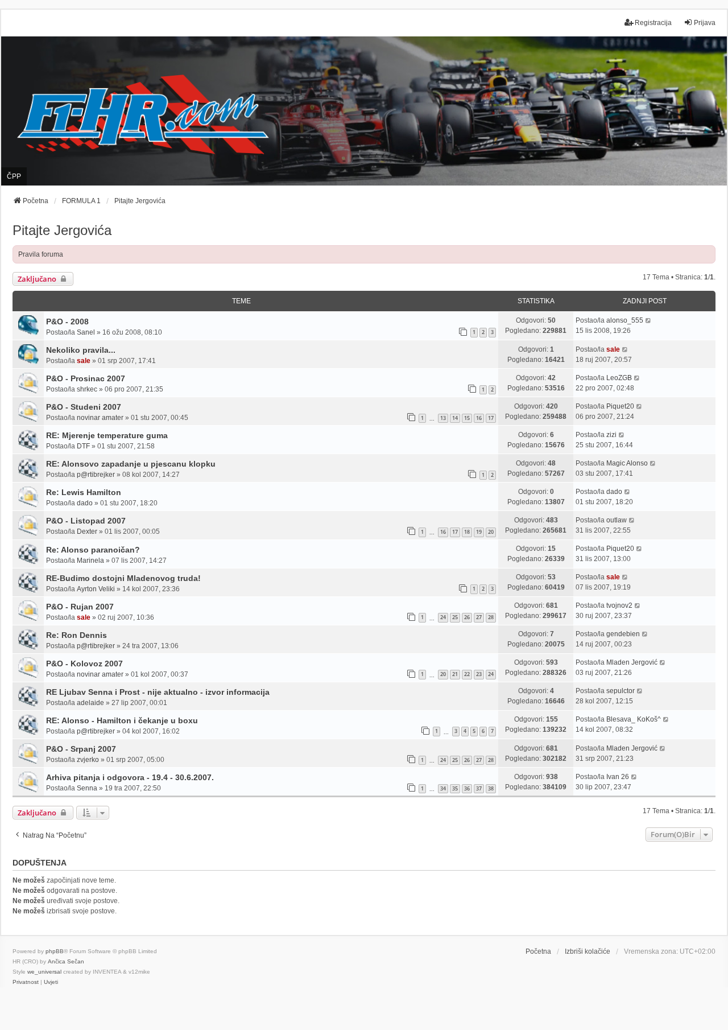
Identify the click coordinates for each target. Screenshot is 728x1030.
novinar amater (100, 418)
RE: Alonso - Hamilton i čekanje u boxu (122, 720)
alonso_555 (624, 320)
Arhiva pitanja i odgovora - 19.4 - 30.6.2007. (130, 777)
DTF (83, 446)
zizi (611, 435)
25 (455, 617)
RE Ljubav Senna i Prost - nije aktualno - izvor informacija (158, 692)
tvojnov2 (619, 605)
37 (479, 788)
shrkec (87, 389)
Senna (87, 788)
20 (491, 531)
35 (455, 788)
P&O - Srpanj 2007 (81, 748)
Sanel (86, 332)
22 (467, 674)
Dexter (87, 531)
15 (467, 418)
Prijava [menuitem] (704, 23)
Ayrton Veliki (96, 589)
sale (83, 361)
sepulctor (620, 691)
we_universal (44, 972)
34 (443, 788)
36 (467, 788)
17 (491, 418)
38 (491, 788)
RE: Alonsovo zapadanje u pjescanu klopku (131, 463)
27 (479, 617)
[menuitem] (26, 982)
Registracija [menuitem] (653, 23)
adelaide (90, 703)
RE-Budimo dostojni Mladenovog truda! (123, 578)
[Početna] (364, 110)
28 (491, 617)
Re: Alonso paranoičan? (93, 549)
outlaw (616, 520)
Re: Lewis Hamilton (83, 492)
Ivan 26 (617, 777)
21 (455, 674)
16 (479, 418)
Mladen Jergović (631, 662)
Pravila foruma (40, 254)
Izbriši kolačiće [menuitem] (587, 951)
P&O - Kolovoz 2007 (84, 663)
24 (443, 617)
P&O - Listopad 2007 (86, 520)
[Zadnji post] (648, 320)
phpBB (55, 951)
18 (467, 531)
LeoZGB (619, 378)
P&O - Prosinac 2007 (85, 378)
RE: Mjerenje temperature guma (107, 435)
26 (467, 617)
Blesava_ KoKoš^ (633, 719)
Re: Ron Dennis (76, 635)
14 (455, 418)
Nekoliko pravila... (80, 350)
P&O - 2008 (67, 321)
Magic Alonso (627, 463)
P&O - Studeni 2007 (83, 406)
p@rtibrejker (96, 475)
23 (479, 674)
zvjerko (88, 760)
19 (479, 531)
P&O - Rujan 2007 (80, 606)
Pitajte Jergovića (62, 230)
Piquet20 (620, 406)
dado (85, 503)
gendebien (623, 634)
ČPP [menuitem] (14, 176)
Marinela (90, 561)
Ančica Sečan (66, 961)
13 (443, 418)
